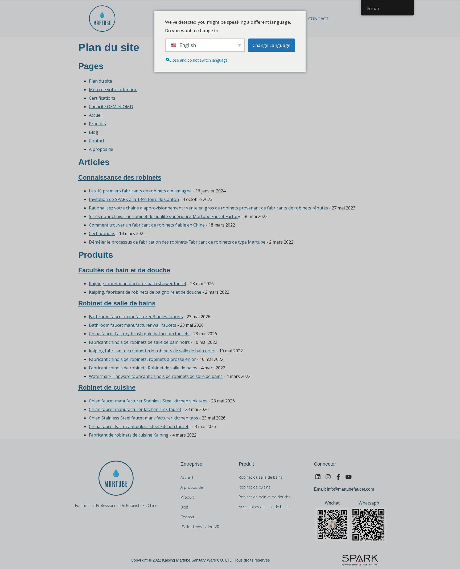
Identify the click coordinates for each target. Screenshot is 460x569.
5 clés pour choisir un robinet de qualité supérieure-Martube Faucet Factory (164, 216)
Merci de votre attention (113, 89)
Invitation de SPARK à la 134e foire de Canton (134, 199)
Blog (93, 132)
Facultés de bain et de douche (124, 270)
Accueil (95, 115)
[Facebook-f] (338, 477)
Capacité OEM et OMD (111, 107)
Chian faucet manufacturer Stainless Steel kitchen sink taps (148, 401)
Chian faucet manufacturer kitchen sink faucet (135, 409)
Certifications (102, 98)
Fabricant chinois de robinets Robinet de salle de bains (143, 368)
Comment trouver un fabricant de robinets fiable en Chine (147, 225)
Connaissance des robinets (119, 177)
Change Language (271, 45)
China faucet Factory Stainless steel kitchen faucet (138, 426)
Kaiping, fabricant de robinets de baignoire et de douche (145, 292)
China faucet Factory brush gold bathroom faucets (139, 334)
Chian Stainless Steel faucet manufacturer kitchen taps (143, 418)
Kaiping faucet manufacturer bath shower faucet (137, 283)
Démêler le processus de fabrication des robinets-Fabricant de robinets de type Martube (177, 242)
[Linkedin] (318, 477)
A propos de (101, 149)
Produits (97, 124)
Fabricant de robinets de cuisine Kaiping (129, 435)
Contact (318, 19)
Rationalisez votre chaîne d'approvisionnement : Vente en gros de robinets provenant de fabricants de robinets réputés (208, 208)
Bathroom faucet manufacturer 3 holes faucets (136, 317)
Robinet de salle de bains (116, 303)
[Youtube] (348, 477)
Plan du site (100, 81)
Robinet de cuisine (106, 387)
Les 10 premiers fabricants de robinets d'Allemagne (140, 191)
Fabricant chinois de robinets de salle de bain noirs (139, 342)
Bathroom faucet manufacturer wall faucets (132, 325)
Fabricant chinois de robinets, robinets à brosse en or (142, 359)
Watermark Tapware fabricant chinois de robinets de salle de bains (156, 376)
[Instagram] (328, 477)
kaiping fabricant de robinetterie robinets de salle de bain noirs (152, 351)
